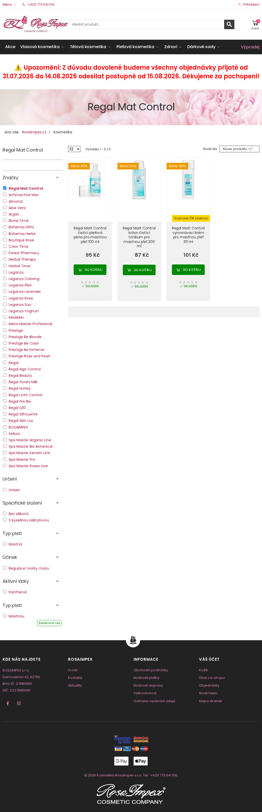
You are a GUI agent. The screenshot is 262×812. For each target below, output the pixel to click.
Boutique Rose (21, 240)
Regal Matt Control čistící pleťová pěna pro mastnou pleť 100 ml (90, 235)
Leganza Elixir (20, 285)
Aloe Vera (17, 207)
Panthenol (18, 592)
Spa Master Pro (22, 459)
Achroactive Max (24, 194)
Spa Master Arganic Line (30, 440)
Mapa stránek (210, 701)
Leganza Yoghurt (24, 311)
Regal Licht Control (25, 395)
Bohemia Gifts (21, 227)
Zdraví (170, 47)
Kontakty (75, 677)
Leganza (16, 272)
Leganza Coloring (24, 278)
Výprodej (250, 47)
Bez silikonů (19, 513)
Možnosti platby (146, 677)
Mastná (15, 544)
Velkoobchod (145, 693)
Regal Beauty (20, 375)
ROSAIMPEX (18, 427)
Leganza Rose (21, 298)
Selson (14, 433)
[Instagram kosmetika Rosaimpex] (19, 703)
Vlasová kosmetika (39, 47)
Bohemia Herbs (22, 233)
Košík (203, 670)
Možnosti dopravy (148, 685)
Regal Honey (20, 388)
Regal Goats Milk (23, 381)
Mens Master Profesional (30, 323)
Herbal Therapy (22, 259)
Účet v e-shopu (212, 677)
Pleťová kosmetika (135, 47)
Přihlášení (251, 4)
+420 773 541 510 (40, 4)
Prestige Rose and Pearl (29, 356)
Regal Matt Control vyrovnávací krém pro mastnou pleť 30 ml (188, 235)
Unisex (14, 490)
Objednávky (209, 685)
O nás (73, 670)
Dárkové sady (201, 47)
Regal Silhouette (23, 414)
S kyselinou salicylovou (29, 520)
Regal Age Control (25, 369)
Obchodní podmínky (151, 670)
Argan (14, 214)
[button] (255, 24)
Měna (7, 4)
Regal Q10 (17, 407)
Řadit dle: (210, 149)
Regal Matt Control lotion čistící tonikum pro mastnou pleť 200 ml (139, 237)
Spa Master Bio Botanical (30, 446)
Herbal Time (19, 266)
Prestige (16, 330)
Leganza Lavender (25, 291)
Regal (13, 362)
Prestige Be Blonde (25, 336)
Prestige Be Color (24, 343)
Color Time (18, 246)
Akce (10, 47)
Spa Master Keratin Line (29, 452)
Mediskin (16, 317)
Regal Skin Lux (21, 420)
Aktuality (75, 685)
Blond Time (19, 220)
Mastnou (16, 616)
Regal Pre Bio (20, 401)
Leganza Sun (20, 304)
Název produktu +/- (238, 149)
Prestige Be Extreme (26, 349)
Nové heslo (208, 693)
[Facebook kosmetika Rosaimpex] (8, 703)
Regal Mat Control (23, 150)
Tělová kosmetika (88, 47)
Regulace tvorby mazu (29, 568)
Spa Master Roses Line (28, 465)
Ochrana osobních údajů (154, 701)
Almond (16, 201)
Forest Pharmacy (24, 252)
